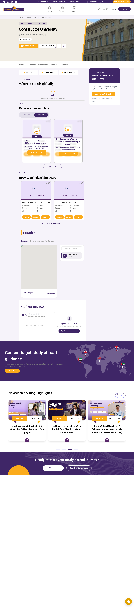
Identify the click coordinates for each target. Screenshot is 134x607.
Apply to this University (103, 94)
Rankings (22, 65)
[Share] (64, 46)
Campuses (55, 65)
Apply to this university (28, 46)
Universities (28, 17)
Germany (36, 17)
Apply (45, 217)
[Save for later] (59, 46)
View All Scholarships (52, 223)
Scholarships (43, 65)
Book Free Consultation (79, 468)
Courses (32, 65)
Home (21, 17)
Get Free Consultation (121, 2)
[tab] (27, 115)
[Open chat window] (128, 601)
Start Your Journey (53, 468)
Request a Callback (37, 152)
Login (114, 9)
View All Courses (52, 166)
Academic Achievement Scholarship (36, 202)
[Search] (99, 9)
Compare (36, 217)
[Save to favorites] (49, 183)
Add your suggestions (47, 45)
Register (124, 9)
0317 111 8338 (106, 2)
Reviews (65, 65)
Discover (27, 217)
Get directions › (49, 293)
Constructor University (47, 17)
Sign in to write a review (69, 331)
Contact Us (12, 371)
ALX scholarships (69, 202)
